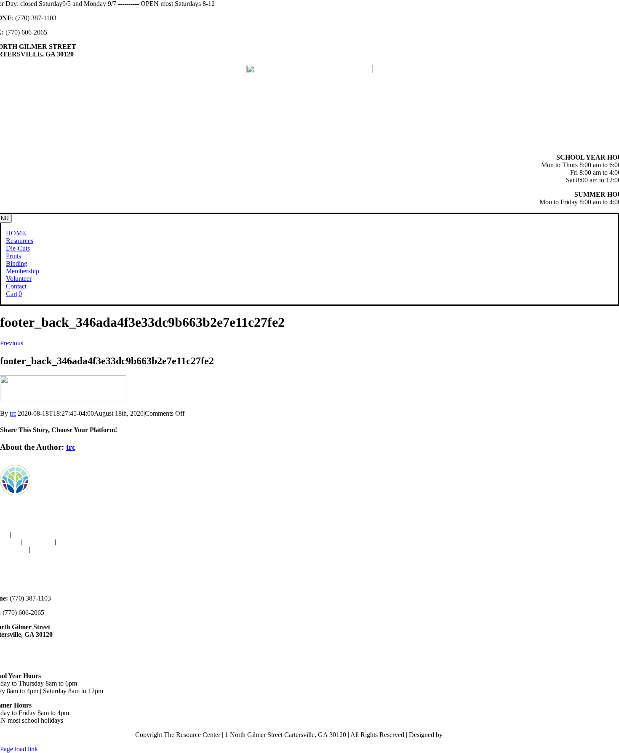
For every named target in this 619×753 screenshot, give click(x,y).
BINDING (71, 534)
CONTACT (65, 557)
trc (13, 413)
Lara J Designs (464, 734)
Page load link (19, 749)
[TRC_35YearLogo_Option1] (309, 71)
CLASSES (38, 541)
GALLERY (48, 549)
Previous (11, 343)
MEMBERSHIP (80, 541)
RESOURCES (33, 534)
